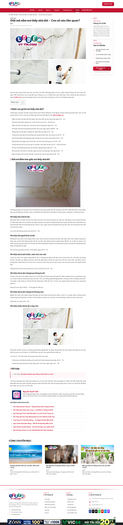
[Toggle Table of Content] (22, 102)
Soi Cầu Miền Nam (71, 510)
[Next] (111, 456)
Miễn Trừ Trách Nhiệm (50, 507)
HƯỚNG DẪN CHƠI (87, 10)
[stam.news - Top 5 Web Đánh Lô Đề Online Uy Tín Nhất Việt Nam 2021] (15, 4)
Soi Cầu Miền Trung (72, 512)
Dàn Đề (40, 10)
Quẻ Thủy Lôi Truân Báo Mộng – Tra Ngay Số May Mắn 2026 (33, 420)
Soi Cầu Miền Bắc (71, 507)
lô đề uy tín (17, 97)
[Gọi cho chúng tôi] (99, 511)
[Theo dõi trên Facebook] (90, 511)
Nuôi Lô (48, 10)
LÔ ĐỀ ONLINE (13, 15)
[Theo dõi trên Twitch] (108, 511)
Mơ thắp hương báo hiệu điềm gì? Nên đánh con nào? (37, 374)
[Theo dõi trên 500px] (105, 511)
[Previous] (12, 456)
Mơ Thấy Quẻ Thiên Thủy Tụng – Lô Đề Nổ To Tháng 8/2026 (33, 410)
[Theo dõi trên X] (93, 511)
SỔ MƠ (77, 10)
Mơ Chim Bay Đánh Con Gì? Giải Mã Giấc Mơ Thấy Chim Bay (33, 430)
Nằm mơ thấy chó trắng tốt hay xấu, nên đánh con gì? (96, 466)
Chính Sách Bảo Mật (50, 502)
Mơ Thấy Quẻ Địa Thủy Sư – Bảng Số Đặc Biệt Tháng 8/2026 (33, 406)
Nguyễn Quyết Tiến (27, 25)
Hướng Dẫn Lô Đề (71, 499)
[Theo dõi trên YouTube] (102, 511)
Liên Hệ (47, 512)
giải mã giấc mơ (58, 115)
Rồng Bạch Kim (67, 10)
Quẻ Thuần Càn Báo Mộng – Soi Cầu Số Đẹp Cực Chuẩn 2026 (33, 427)
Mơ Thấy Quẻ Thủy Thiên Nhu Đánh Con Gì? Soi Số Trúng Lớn (33, 413)
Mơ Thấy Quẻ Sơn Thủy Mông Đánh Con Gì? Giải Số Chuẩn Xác (34, 417)
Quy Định (47, 510)
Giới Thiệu (47, 499)
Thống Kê (56, 10)
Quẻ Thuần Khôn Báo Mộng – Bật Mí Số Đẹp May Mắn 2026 (33, 423)
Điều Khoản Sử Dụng (50, 504)
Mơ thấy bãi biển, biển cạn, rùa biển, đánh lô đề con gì (24, 466)
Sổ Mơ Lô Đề (13, 18)
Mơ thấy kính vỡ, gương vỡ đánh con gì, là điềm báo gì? (60, 466)
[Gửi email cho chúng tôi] (96, 511)
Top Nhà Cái (70, 504)
